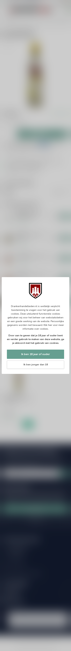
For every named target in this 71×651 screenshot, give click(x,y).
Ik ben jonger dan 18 (35, 364)
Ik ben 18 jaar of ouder (35, 354)
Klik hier (48, 325)
